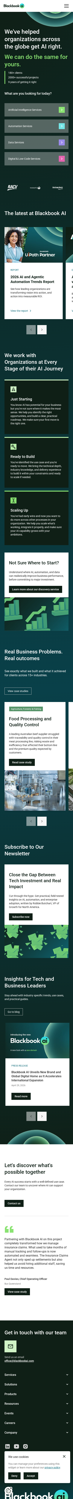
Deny (14, 1475)
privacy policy (52, 1467)
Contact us (14, 1203)
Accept (31, 1475)
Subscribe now (20, 916)
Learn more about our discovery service (35, 589)
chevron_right (42, 329)
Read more (21, 1096)
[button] (65, 5)
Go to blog (14, 1011)
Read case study (22, 762)
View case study (17, 1291)
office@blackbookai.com (19, 1360)
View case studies (18, 691)
